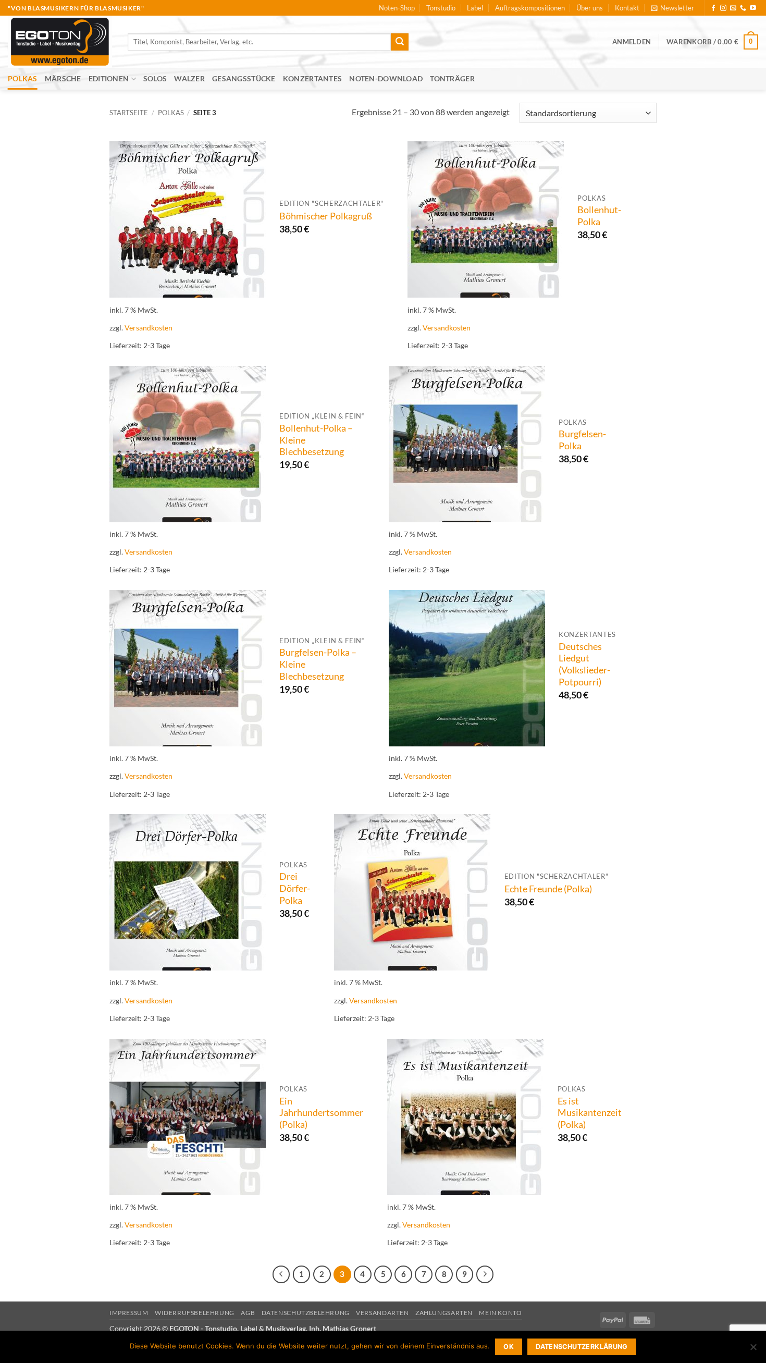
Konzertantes (312, 78)
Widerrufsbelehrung (194, 1313)
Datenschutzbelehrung (306, 1313)
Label (475, 8)
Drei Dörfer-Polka (294, 888)
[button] (672, 8)
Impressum (129, 1313)
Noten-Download (386, 78)
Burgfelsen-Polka (582, 439)
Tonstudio (440, 8)
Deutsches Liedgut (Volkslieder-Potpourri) (584, 664)
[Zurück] (281, 1274)
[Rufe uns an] (743, 8)
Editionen (109, 78)
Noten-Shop (397, 8)
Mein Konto (500, 1313)
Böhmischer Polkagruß (325, 216)
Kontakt (627, 8)
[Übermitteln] (400, 42)
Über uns (589, 8)
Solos (155, 78)
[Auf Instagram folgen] (723, 8)
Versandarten (382, 1313)
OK (508, 1346)
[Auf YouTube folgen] (753, 8)
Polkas (23, 78)
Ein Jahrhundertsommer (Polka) (321, 1113)
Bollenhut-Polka (599, 215)
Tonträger (452, 78)
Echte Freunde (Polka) (548, 888)
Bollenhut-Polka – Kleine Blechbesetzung (316, 440)
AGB (248, 1313)
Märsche (63, 78)
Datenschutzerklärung (582, 1346)
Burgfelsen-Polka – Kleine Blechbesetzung (317, 664)
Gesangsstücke (244, 78)
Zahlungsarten (444, 1313)
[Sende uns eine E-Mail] (733, 8)
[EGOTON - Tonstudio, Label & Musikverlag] (60, 42)
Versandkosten (148, 327)
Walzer (189, 78)
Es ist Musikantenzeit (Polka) (590, 1113)
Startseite (128, 112)
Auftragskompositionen (530, 8)
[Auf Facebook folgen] (713, 8)
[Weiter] (485, 1274)
